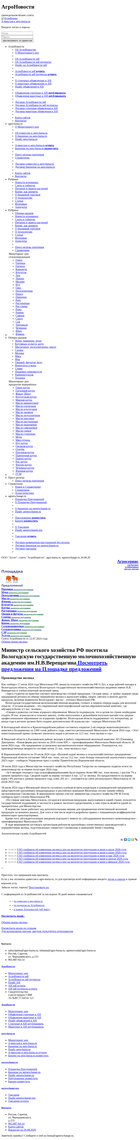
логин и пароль (116, 879)
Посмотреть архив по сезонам (18, 928)
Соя (18, 321)
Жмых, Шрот (23, 393)
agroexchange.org (10, 1088)
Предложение (30, 517)
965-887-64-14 (16, 1123)
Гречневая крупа (25, 390)
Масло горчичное (26, 406)
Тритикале (22, 324)
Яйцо (19, 331)
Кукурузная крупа (26, 396)
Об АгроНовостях (25, 49)
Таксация (13, 1094)
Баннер (26, 520)
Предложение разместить (23, 1078)
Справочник (22, 157)
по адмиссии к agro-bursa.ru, (28, 901)
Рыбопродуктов (24, 374)
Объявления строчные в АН (40, 92)
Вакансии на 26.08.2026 (22, 1129)
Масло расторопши (27, 421)
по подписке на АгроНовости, (29, 905)
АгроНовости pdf (30, 71)
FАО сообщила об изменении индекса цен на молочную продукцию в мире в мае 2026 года (70, 855)
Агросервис (128, 561)
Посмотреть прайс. (13, 916)
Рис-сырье (21, 306)
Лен (18, 275)
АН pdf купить (16, 985)
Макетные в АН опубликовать (26, 1026)
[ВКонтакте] (125, 839)
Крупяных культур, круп (29, 343)
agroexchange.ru (9, 1062)
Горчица (20, 263)
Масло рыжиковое (26, 424)
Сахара (19, 350)
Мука (19, 436)
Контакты (20, 120)
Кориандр (21, 269)
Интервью (21, 203)
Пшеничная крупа (26, 455)
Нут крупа (22, 443)
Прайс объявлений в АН (29, 86)
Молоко (20, 281)
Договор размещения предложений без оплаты (42, 542)
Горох (19, 260)
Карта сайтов (22, 117)
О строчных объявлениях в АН (33, 80)
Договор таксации (25, 548)
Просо (19, 294)
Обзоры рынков (24, 213)
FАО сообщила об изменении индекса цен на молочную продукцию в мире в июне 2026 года (72, 852)
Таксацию (25, 536)
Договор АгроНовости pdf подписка (36, 105)
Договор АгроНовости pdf (30, 102)
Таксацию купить (18, 1101)
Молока (19, 353)
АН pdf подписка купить (22, 988)
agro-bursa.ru (8, 1033)
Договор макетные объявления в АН (36, 111)
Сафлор (20, 315)
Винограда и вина (25, 365)
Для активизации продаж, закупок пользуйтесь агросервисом (37, 931)
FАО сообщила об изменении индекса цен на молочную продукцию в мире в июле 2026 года (71, 849)
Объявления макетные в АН (40, 95)
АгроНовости (8, 966)
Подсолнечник (24, 290)
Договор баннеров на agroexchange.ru (37, 545)
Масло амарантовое (27, 403)
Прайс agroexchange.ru (28, 511)
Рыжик (20, 312)
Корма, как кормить (26, 191)
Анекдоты (21, 207)
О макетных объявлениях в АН (33, 83)
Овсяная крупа (24, 446)
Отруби (20, 449)
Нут (18, 284)
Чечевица (21, 327)
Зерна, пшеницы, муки (28, 340)
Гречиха (20, 266)
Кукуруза (21, 272)
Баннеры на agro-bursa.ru (36, 148)
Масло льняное (24, 412)
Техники (20, 377)
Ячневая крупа (24, 470)
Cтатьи (19, 200)
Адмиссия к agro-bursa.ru (15, 21)
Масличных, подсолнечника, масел (35, 346)
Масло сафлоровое (26, 427)
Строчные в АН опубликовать (26, 1023)
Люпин (20, 278)
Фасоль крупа (24, 464)
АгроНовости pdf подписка (36, 74)
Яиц (17, 359)
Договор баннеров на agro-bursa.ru (35, 166)
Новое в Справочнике (28, 486)
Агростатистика (24, 493)
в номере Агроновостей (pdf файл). (32, 909)
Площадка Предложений (29, 499)
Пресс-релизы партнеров (29, 154)
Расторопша (23, 303)
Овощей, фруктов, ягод (28, 362)
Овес (18, 287)
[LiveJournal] (136, 839)
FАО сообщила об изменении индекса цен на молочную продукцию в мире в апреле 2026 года (72, 858)
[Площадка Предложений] (12, 586)
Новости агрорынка (26, 182)
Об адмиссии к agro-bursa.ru (31, 133)
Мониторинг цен (18, 973)
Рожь (19, 309)
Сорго (19, 318)
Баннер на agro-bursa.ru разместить (28, 1055)
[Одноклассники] (133, 839)
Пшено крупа (23, 458)
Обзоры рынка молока (14, 641)
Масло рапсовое (25, 418)
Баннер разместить (19, 1081)
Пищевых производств (28, 371)
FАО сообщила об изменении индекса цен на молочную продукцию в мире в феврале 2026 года (73, 861)
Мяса (18, 356)
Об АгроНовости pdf (27, 58)
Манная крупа (24, 399)
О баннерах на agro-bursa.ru (31, 136)
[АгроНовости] (9, 18)
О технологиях (23, 197)
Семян (19, 368)
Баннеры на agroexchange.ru (24, 1072)
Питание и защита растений (31, 188)
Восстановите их (39, 887)
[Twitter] (129, 839)
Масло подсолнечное (28, 415)
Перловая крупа (25, 452)
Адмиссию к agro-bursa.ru (34, 145)
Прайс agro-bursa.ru (26, 139)
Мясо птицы (23, 440)
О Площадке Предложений (31, 502)
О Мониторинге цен (27, 52)
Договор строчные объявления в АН (36, 108)
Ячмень (20, 334)
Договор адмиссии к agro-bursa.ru (34, 163)
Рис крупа (21, 461)
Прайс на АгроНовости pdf (31, 65)
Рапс (18, 300)
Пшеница (21, 297)
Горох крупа (23, 387)
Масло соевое (23, 430)
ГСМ (18, 474)
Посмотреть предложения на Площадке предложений (54, 666)
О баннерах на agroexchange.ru (33, 508)
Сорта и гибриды (25, 185)
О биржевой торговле (27, 194)
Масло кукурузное (26, 409)
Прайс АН (14, 982)
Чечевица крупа (25, 467)
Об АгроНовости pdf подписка (33, 62)
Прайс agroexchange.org (28, 530)
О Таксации (22, 527)
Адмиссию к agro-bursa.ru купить (27, 1052)
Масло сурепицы (25, 433)
